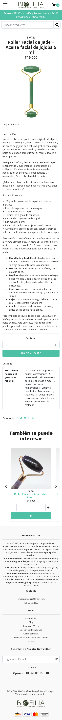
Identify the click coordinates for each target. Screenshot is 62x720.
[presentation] (5, 486)
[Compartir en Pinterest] (25, 418)
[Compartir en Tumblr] (29, 418)
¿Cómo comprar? (31, 633)
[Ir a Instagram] (36, 673)
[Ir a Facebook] (27, 673)
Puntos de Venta (31, 626)
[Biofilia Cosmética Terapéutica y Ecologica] (31, 5)
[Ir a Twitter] (32, 673)
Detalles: (7, 363)
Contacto (31, 641)
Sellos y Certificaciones (31, 630)
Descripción (9, 134)
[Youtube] (48, 673)
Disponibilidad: (11, 124)
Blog (31, 622)
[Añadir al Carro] (31, 515)
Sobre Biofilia (31, 618)
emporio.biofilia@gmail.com (31, 599)
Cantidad (31, 338)
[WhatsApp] (42, 673)
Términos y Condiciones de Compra (31, 637)
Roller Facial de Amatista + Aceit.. (31, 495)
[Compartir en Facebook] (17, 418)
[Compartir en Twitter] (21, 418)
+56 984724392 (31, 603)
